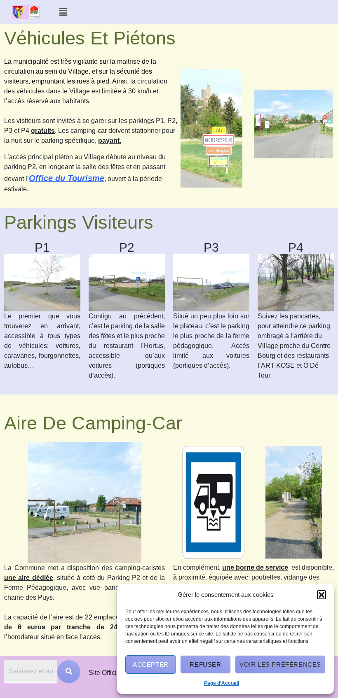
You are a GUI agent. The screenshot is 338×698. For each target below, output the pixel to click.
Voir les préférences (280, 664)
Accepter (151, 664)
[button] (321, 595)
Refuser (205, 664)
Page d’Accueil (221, 683)
